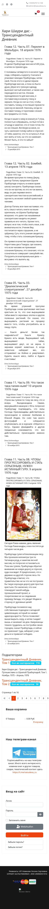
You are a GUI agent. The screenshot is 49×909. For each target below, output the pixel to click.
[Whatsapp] (3, 4)
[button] (35, 13)
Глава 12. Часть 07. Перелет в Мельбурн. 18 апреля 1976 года (24, 50)
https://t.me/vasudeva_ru (25, 772)
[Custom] (11, 4)
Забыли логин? (15, 847)
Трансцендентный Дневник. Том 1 (21, 147)
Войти (24, 835)
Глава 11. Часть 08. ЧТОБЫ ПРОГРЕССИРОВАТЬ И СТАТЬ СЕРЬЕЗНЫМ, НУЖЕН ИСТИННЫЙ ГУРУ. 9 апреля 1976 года (23, 465)
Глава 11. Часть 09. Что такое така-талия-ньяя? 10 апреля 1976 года (24, 386)
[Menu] (43, 14)
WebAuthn (26, 826)
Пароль (9, 810)
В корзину (38, 722)
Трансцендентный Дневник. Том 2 (22, 682)
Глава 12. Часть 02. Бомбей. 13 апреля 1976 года (23, 164)
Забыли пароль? (16, 842)
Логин (9, 800)
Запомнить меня (17, 820)
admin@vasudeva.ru (37, 6)
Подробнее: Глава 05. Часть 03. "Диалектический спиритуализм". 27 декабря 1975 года (22, 301)
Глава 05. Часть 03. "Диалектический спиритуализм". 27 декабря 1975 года (23, 287)
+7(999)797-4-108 (36, 3)
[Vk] (7, 4)
